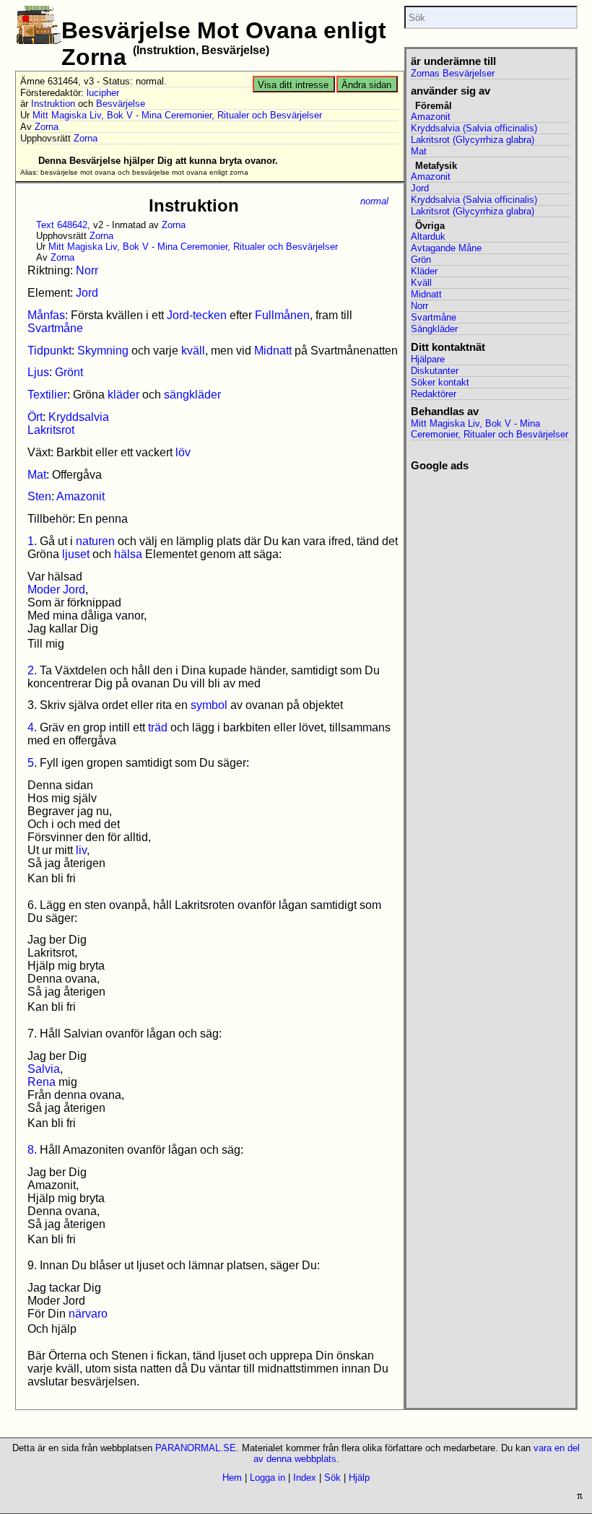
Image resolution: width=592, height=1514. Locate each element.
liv (81, 850)
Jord (87, 293)
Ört (35, 417)
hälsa (128, 554)
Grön (421, 259)
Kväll (421, 282)
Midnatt (273, 350)
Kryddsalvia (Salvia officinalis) (474, 128)
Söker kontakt (440, 382)
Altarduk (428, 236)
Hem (232, 1477)
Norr (87, 270)
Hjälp (359, 1477)
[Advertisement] (490, 544)
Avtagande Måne (446, 248)
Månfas (46, 315)
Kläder (424, 271)
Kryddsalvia (78, 417)
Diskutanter (434, 370)
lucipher (103, 92)
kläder (123, 394)
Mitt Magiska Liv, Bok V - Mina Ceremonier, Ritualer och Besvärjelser (177, 115)
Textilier (47, 394)
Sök (332, 1477)
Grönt (69, 372)
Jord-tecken (197, 315)
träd (157, 727)
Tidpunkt (49, 350)
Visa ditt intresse (293, 84)
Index (304, 1477)
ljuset (76, 554)
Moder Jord (56, 589)
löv (183, 452)
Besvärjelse (120, 103)
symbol (209, 705)
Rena (41, 1082)
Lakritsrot (50, 430)
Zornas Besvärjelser (453, 73)
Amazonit (80, 496)
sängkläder (192, 394)
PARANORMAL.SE (195, 1448)
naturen (95, 541)
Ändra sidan (366, 84)
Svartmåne (55, 328)
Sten (39, 496)
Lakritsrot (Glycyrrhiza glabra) (472, 139)
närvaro (88, 1314)
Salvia (43, 1069)
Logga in (267, 1477)
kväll (193, 350)
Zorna (46, 126)
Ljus (38, 372)
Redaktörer (433, 393)
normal (374, 201)
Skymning (103, 350)
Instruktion (53, 103)
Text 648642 (61, 224)
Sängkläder (434, 328)
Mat (36, 475)
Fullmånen (282, 315)
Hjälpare (428, 359)
